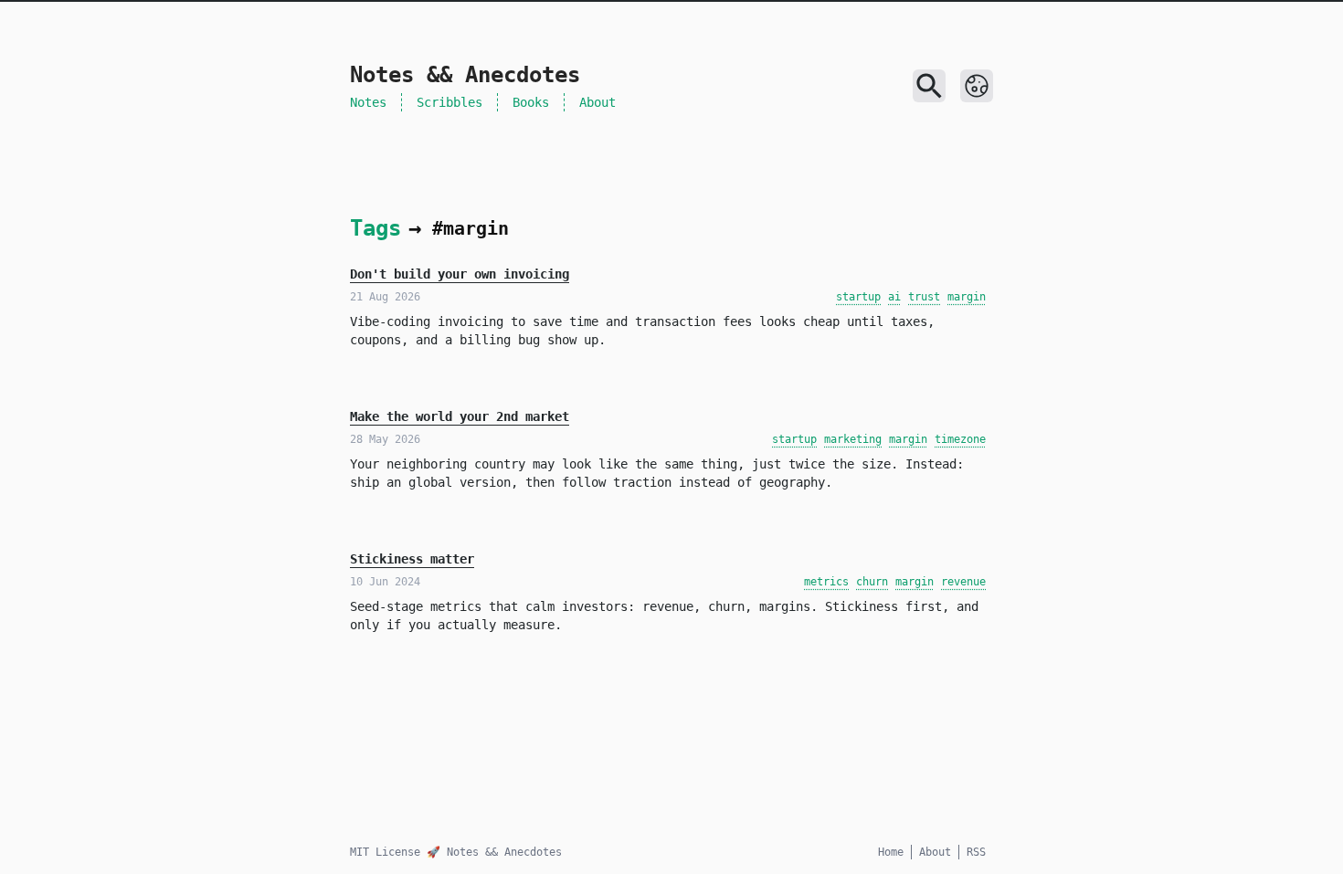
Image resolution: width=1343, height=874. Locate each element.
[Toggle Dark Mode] (976, 85)
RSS (976, 852)
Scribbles (449, 102)
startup (858, 296)
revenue (963, 581)
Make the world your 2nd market (459, 416)
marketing (853, 439)
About (597, 102)
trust (924, 296)
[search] (929, 85)
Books (531, 102)
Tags (375, 228)
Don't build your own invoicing (459, 274)
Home (891, 852)
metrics (826, 581)
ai (894, 296)
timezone (960, 439)
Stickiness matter (412, 559)
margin (966, 296)
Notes (368, 102)
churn (872, 581)
